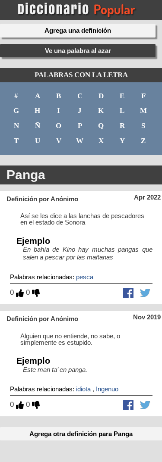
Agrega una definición (77, 30)
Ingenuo (107, 389)
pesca (84, 277)
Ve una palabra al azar (78, 50)
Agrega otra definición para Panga (81, 433)
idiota (83, 389)
